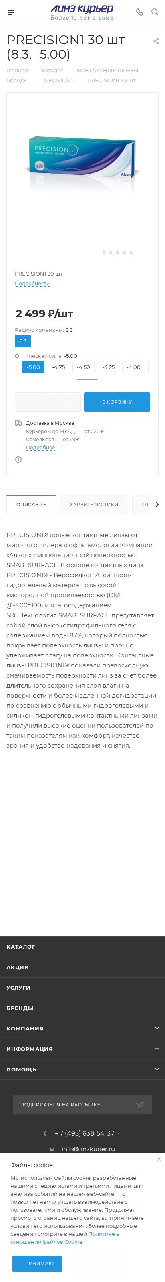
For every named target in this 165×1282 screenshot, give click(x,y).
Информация (29, 1049)
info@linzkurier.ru (88, 1149)
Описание (31, 504)
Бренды (20, 1008)
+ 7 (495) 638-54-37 (84, 1133)
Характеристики (94, 504)
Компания (25, 1028)
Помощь (21, 1069)
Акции (17, 967)
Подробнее (40, 447)
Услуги (18, 987)
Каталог (21, 946)
